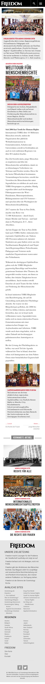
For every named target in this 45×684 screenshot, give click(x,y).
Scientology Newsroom (12, 602)
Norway (25, 630)
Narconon (26, 609)
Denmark (7, 632)
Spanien (26, 636)
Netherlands (27, 625)
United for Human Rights (31, 593)
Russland (26, 634)
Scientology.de (9, 591)
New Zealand (27, 627)
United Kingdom (28, 643)
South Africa (9, 627)
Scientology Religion (11, 600)
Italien (7, 643)
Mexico (7, 634)
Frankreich (8, 636)
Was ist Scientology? (11, 597)
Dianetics (8, 593)
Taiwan (25, 641)
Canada (7, 625)
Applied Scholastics (30, 611)
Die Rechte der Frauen (13, 427)
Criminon (26, 606)
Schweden (26, 638)
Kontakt (7, 656)
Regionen (10, 617)
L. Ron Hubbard (10, 595)
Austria (7, 621)
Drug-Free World (28, 591)
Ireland (7, 638)
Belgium (7, 623)
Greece (25, 621)
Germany (7, 630)
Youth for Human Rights (31, 595)
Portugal (26, 632)
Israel (6, 641)
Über (6, 654)
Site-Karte (8, 651)
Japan (25, 623)
